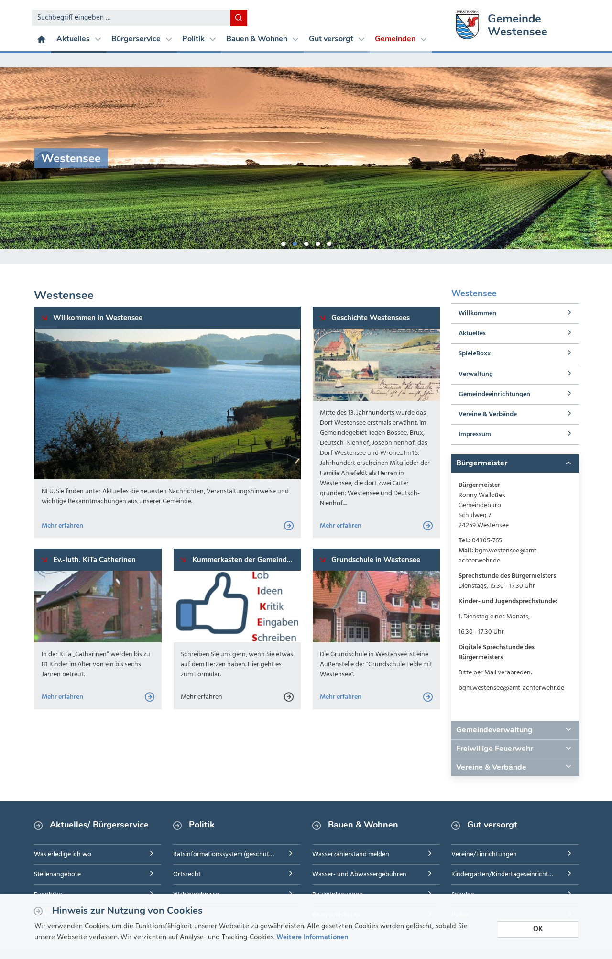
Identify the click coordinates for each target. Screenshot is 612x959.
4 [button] (317, 242)
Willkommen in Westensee (96, 317)
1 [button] (283, 242)
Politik (194, 38)
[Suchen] (238, 18)
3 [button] (306, 242)
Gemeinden (396, 38)
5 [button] (329, 242)
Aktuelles (74, 38)
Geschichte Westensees (369, 317)
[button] (515, 463)
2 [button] (294, 242)
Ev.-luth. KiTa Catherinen (93, 559)
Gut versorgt (332, 38)
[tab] (515, 463)
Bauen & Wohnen (257, 38)
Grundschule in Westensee (374, 559)
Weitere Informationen (312, 937)
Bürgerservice (137, 38)
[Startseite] (41, 38)
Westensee (474, 293)
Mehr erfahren (62, 525)
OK (538, 929)
